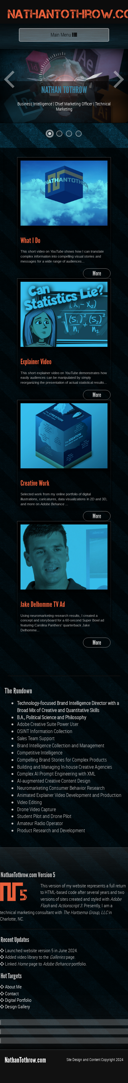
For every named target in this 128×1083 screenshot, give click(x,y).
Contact (12, 993)
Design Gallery (17, 1006)
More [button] (97, 273)
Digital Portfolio (18, 1000)
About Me (13, 987)
